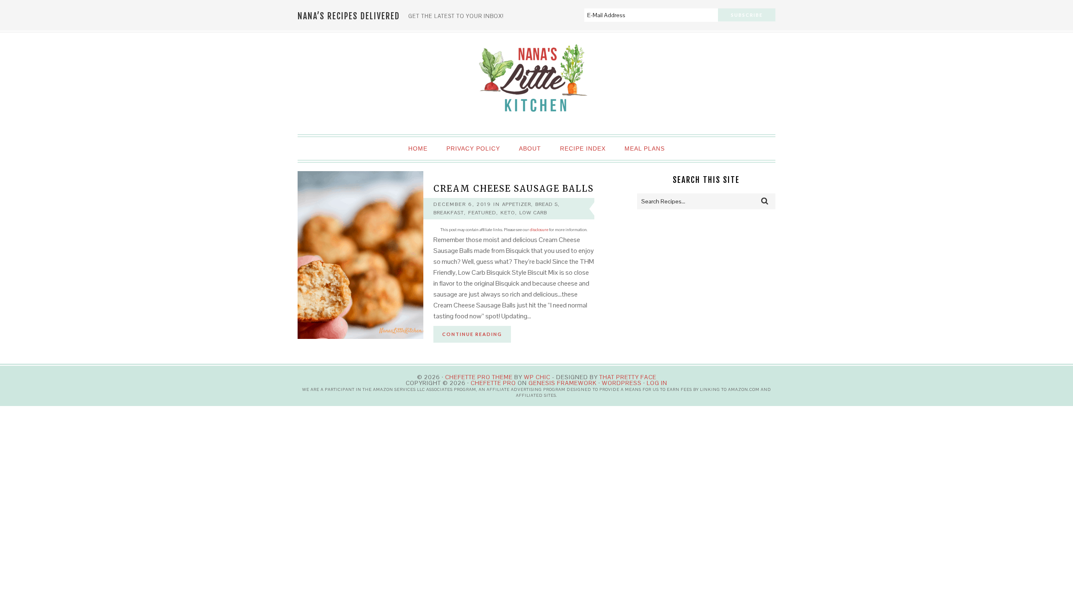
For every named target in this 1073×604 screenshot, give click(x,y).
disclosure (539, 229)
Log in (657, 383)
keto (507, 212)
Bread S (546, 204)
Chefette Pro (493, 383)
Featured (482, 212)
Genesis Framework (563, 383)
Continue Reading (472, 334)
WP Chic (537, 377)
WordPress (622, 383)
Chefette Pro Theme (479, 377)
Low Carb (533, 212)
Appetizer (516, 204)
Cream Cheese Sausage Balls (513, 188)
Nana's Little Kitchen (536, 84)
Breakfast (448, 212)
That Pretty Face (627, 377)
